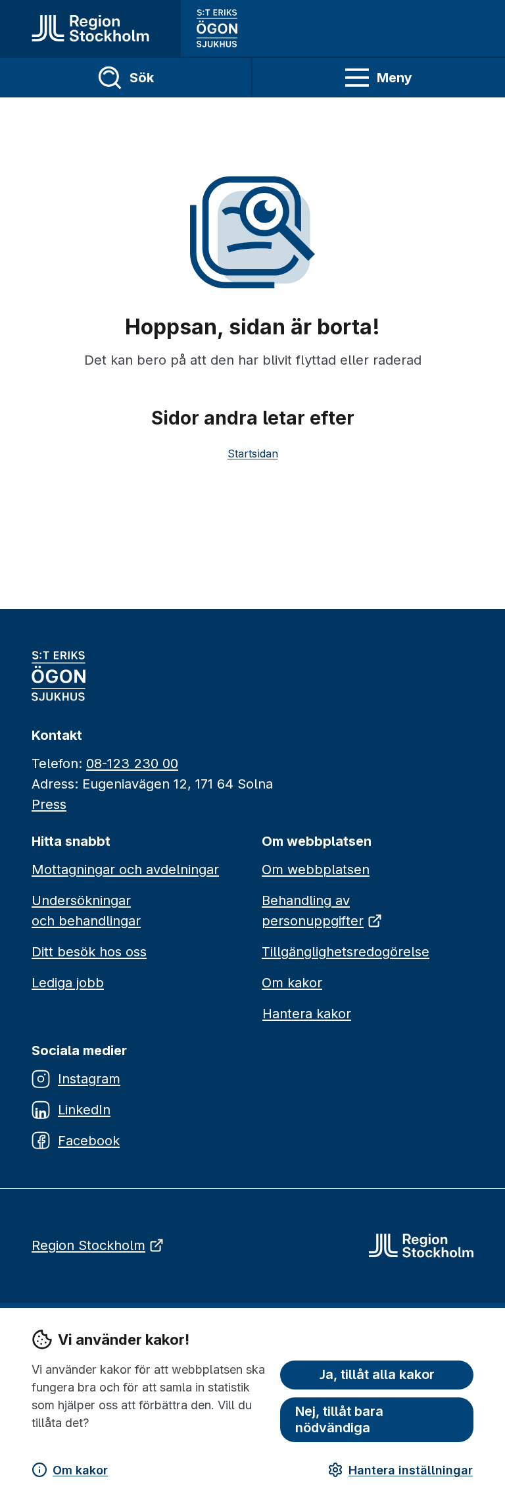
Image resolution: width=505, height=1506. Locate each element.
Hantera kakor (306, 1014)
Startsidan (253, 453)
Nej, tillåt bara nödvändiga (339, 1419)
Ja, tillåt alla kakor (377, 1374)
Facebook (89, 1141)
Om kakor (80, 1470)
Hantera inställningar (411, 1470)
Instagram (89, 1079)
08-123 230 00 (132, 763)
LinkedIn (84, 1110)
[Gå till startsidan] (90, 28)
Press (49, 804)
